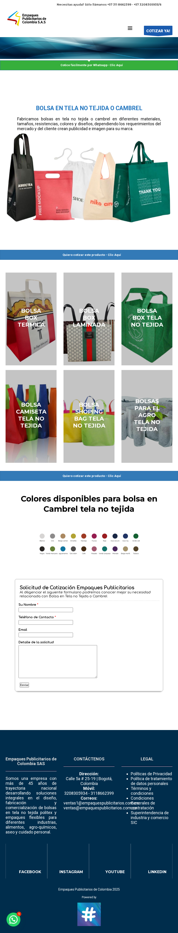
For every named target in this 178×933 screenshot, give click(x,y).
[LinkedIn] (168, 14)
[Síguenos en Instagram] (68, 861)
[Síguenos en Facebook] (26, 861)
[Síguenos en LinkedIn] (151, 861)
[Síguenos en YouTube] (109, 861)
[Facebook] (155, 14)
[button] (13, 920)
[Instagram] (162, 14)
